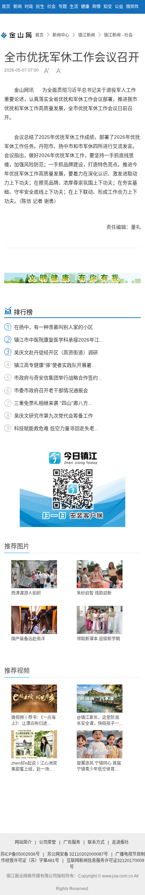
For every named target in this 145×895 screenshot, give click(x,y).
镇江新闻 (86, 35)
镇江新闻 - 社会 (118, 35)
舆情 (97, 6)
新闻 (18, 6)
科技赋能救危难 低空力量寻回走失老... (56, 428)
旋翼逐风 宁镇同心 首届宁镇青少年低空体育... (99, 766)
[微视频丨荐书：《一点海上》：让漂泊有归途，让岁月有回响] (34, 699)
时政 (29, 6)
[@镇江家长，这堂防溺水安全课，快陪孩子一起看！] (99, 699)
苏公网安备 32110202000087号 (77, 854)
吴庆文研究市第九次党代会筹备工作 (53, 416)
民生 (40, 6)
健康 (85, 6)
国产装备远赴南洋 (28, 638)
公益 (119, 6)
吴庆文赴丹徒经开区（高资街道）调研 (56, 352)
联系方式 (96, 842)
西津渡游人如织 (26, 593)
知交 (108, 6)
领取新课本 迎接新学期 (98, 638)
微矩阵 (132, 6)
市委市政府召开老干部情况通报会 (51, 390)
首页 (6, 6)
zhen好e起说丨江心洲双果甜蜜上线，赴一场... (34, 766)
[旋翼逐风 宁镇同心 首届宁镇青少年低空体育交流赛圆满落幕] (99, 744)
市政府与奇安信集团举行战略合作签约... (58, 378)
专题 (63, 6)
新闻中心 (60, 35)
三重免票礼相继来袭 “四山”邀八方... (53, 403)
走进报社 (120, 842)
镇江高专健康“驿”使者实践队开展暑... (55, 365)
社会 (52, 6)
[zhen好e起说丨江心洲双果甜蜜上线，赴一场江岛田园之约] (34, 744)
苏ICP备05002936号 (20, 854)
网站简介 (23, 842)
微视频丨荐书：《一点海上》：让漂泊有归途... (33, 720)
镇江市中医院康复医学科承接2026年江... (58, 340)
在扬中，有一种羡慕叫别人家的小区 (53, 327)
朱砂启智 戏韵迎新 (94, 593)
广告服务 (71, 842)
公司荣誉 (47, 842)
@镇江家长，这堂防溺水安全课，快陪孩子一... (99, 720)
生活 (74, 6)
